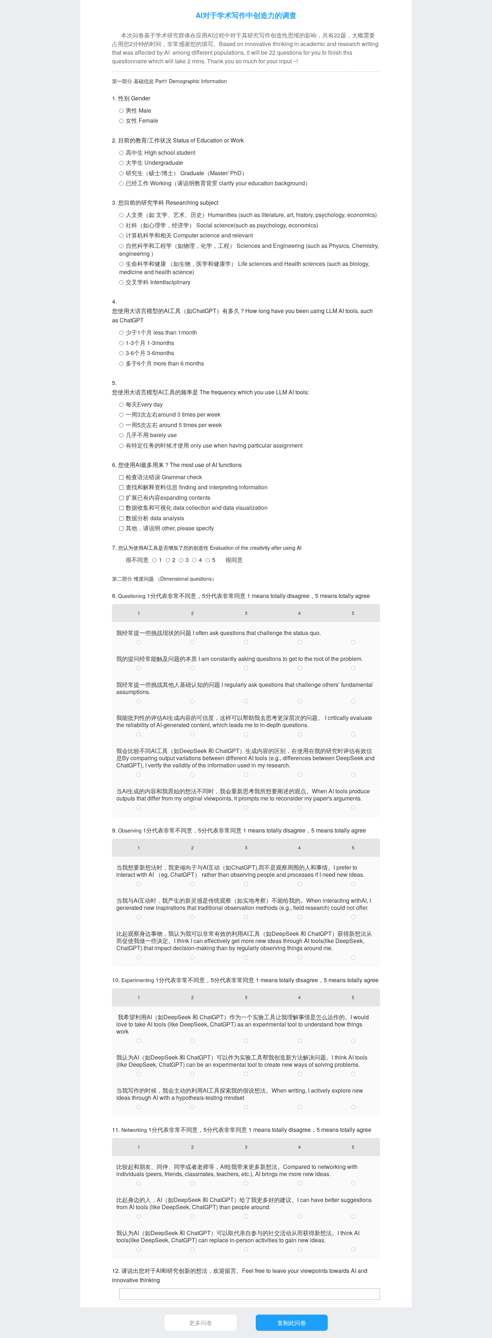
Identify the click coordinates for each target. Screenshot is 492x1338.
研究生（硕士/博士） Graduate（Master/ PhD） (186, 173)
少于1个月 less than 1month (161, 332)
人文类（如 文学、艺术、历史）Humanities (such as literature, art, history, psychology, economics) (251, 214)
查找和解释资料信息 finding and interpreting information (197, 487)
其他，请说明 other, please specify (170, 528)
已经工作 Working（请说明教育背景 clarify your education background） (218, 183)
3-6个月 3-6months (150, 353)
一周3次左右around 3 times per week (173, 414)
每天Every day (144, 404)
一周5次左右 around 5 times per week (174, 425)
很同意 (234, 559)
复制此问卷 (291, 1323)
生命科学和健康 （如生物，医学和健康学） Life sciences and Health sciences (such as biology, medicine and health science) (244, 267)
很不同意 (137, 559)
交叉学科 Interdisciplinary (158, 282)
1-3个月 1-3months (150, 343)
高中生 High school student (160, 152)
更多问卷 (200, 1323)
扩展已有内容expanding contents (168, 497)
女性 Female (142, 120)
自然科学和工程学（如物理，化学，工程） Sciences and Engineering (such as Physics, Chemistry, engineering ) (249, 249)
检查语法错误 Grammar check (164, 477)
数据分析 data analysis (155, 518)
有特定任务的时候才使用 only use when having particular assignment (214, 445)
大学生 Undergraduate (154, 162)
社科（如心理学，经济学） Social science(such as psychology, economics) (222, 225)
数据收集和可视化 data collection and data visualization (197, 507)
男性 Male (138, 110)
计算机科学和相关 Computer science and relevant (189, 235)
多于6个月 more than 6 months (165, 363)
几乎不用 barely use (151, 435)
